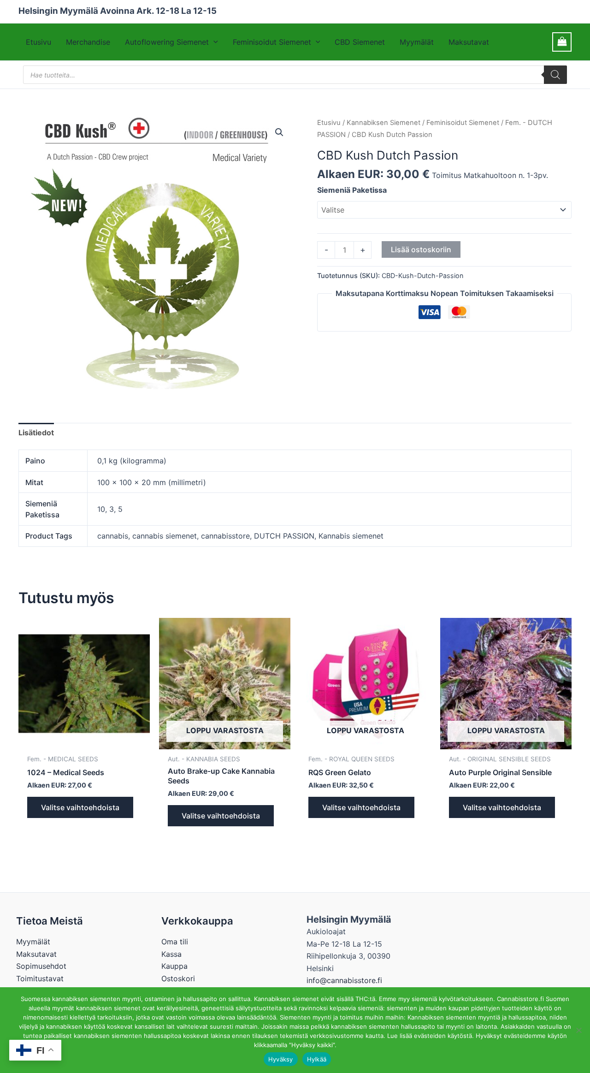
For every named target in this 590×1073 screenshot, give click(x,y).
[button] (213, 42)
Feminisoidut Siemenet (272, 42)
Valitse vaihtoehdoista (80, 807)
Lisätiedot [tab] (36, 432)
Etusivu (38, 42)
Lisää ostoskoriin (421, 249)
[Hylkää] (578, 1030)
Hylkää (317, 1059)
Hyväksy (280, 1059)
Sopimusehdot (41, 966)
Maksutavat (468, 42)
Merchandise (88, 42)
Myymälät (417, 42)
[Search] (555, 74)
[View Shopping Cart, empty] (562, 41)
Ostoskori (178, 978)
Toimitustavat (40, 978)
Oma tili (174, 941)
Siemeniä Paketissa (352, 190)
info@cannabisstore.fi (344, 980)
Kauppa (174, 966)
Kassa (171, 954)
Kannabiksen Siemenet (383, 123)
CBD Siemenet (360, 42)
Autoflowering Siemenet (167, 42)
